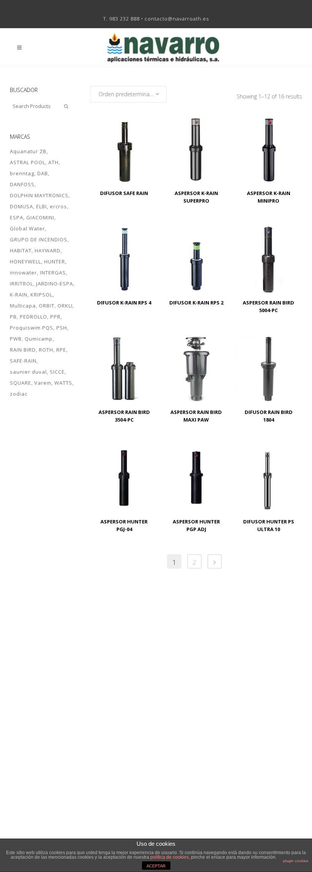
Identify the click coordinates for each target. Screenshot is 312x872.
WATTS (63, 382)
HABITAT (21, 250)
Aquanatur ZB (28, 151)
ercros (58, 206)
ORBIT (46, 305)
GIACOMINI (40, 217)
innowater (23, 272)
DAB (42, 173)
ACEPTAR (156, 866)
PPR (55, 316)
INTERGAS (53, 272)
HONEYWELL (25, 261)
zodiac (18, 393)
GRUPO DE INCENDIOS (38, 239)
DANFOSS (22, 184)
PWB (16, 338)
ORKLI (65, 305)
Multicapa (23, 305)
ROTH (46, 349)
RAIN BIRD (23, 349)
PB (13, 316)
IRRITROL (21, 283)
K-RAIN (18, 294)
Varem (42, 382)
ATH (53, 162)
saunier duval (28, 371)
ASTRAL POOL (27, 162)
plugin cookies (295, 861)
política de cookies (169, 857)
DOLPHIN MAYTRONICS (39, 195)
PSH (61, 327)
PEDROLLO (33, 316)
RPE (61, 349)
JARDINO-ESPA (54, 283)
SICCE (57, 371)
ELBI (41, 206)
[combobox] (129, 94)
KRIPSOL (41, 294)
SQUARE (20, 382)
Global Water (27, 228)
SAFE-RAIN (23, 360)
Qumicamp (39, 338)
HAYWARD (47, 250)
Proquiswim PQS (31, 327)
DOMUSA (21, 206)
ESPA (16, 217)
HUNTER (54, 261)
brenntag (22, 173)
